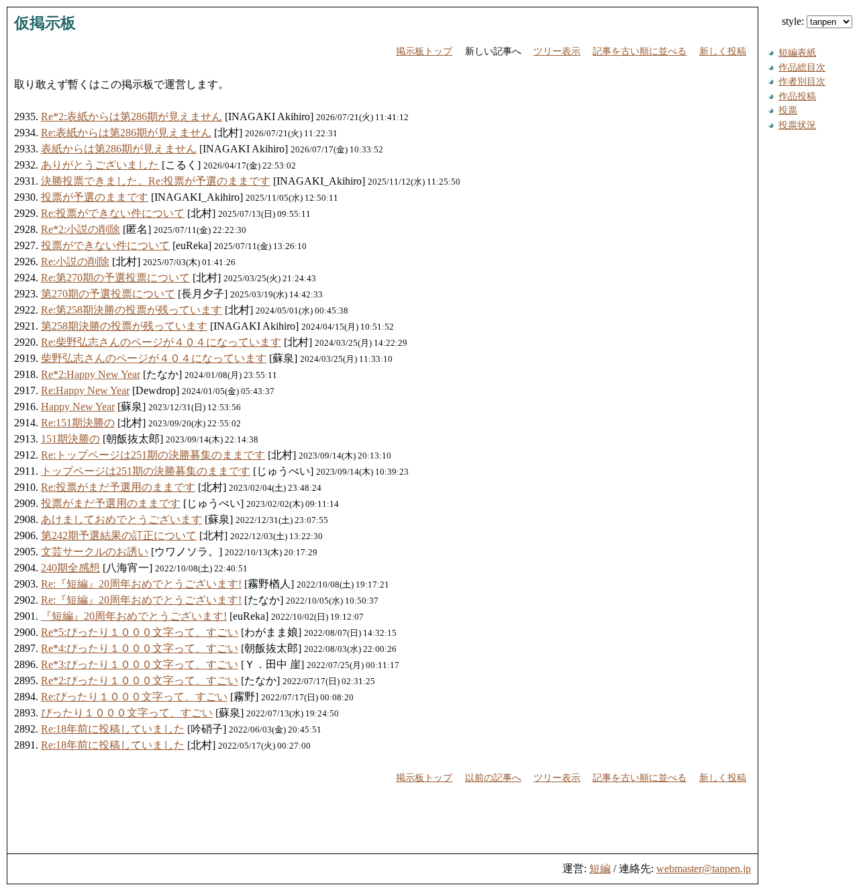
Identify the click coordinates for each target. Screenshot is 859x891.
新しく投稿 (722, 51)
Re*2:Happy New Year (90, 374)
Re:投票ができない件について (113, 213)
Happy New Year (78, 406)
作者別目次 (801, 81)
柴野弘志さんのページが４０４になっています (153, 358)
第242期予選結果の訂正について (119, 535)
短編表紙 (797, 52)
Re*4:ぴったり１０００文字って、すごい (139, 648)
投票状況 (797, 125)
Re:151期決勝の (78, 422)
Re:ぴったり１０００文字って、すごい (134, 696)
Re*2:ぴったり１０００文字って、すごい (139, 680)
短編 (600, 868)
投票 (787, 110)
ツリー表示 (557, 51)
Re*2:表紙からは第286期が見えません (131, 116)
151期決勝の (70, 438)
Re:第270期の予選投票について (115, 277)
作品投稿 (797, 96)
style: (794, 21)
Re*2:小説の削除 (80, 229)
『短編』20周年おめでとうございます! (134, 616)
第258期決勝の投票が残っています (124, 326)
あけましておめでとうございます (121, 519)
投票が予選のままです (94, 197)
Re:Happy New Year (85, 390)
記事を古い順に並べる (640, 51)
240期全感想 (70, 567)
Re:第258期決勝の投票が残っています (131, 310)
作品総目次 (801, 67)
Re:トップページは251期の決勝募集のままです (153, 455)
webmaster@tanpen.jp (703, 868)
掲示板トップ (424, 51)
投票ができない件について (105, 245)
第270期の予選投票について (108, 293)
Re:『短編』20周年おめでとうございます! (141, 584)
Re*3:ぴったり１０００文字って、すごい (139, 664)
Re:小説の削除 (75, 261)
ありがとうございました (100, 165)
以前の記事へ (493, 777)
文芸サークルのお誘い (94, 551)
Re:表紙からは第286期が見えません (126, 132)
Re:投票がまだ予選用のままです (118, 487)
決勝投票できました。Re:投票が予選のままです (155, 181)
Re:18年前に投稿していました (113, 729)
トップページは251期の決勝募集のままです (145, 471)
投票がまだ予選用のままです (111, 503)
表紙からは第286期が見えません (119, 148)
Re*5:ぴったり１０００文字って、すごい (139, 632)
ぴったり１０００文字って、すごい (127, 712)
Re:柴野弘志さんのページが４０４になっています (161, 342)
